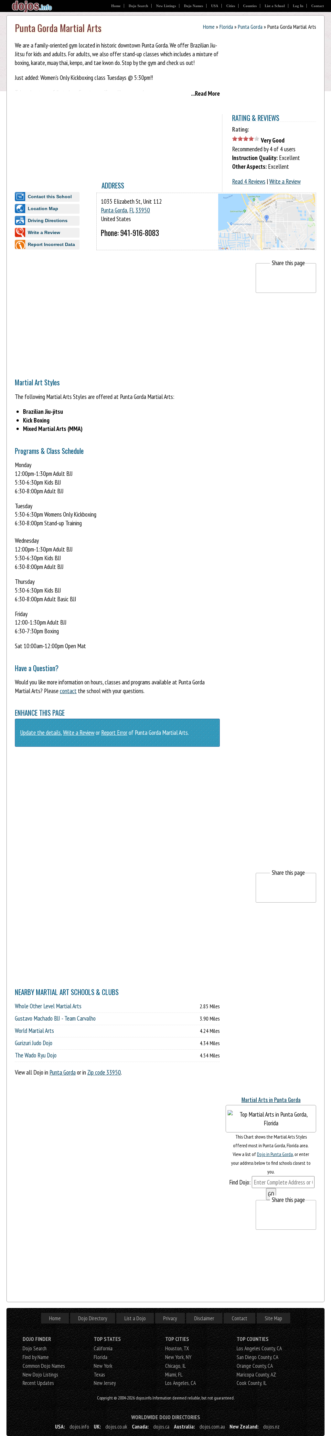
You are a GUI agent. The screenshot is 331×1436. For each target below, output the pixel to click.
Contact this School (50, 196)
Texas (99, 1374)
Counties (250, 6)
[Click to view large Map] (267, 244)
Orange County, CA (255, 1365)
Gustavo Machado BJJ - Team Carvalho (55, 1018)
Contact (317, 6)
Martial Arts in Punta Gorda (271, 1099)
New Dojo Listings (40, 1374)
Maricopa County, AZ (256, 1374)
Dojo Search (138, 6)
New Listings (166, 6)
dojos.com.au (212, 1426)
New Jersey (105, 1383)
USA (214, 6)
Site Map (273, 1318)
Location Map (43, 208)
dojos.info (79, 1426)
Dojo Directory (92, 1318)
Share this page (288, 263)
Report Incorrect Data (51, 244)
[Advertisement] (132, 308)
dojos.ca (161, 1426)
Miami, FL (174, 1374)
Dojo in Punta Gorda (275, 1154)
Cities (230, 6)
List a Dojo (135, 1318)
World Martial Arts (34, 1030)
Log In (298, 6)
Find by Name (36, 1357)
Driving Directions (48, 220)
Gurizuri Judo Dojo (33, 1043)
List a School (275, 6)
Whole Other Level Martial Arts (48, 1006)
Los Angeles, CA (180, 1383)
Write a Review (285, 181)
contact (68, 691)
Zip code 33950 (104, 1072)
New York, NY (178, 1357)
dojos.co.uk (116, 1426)
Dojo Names (193, 6)
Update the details (40, 732)
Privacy (170, 1318)
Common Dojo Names (44, 1365)
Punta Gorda (250, 26)
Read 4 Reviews (248, 181)
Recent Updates (38, 1383)
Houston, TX (177, 1348)
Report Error (114, 732)
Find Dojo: (240, 1182)
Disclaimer (204, 1318)
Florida (226, 26)
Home (116, 6)
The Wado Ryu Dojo (36, 1055)
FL (131, 210)
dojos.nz (271, 1426)
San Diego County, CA (257, 1357)
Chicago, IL (175, 1365)
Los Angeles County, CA (259, 1348)
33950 (142, 210)
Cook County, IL (252, 1383)
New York (103, 1365)
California (103, 1348)
